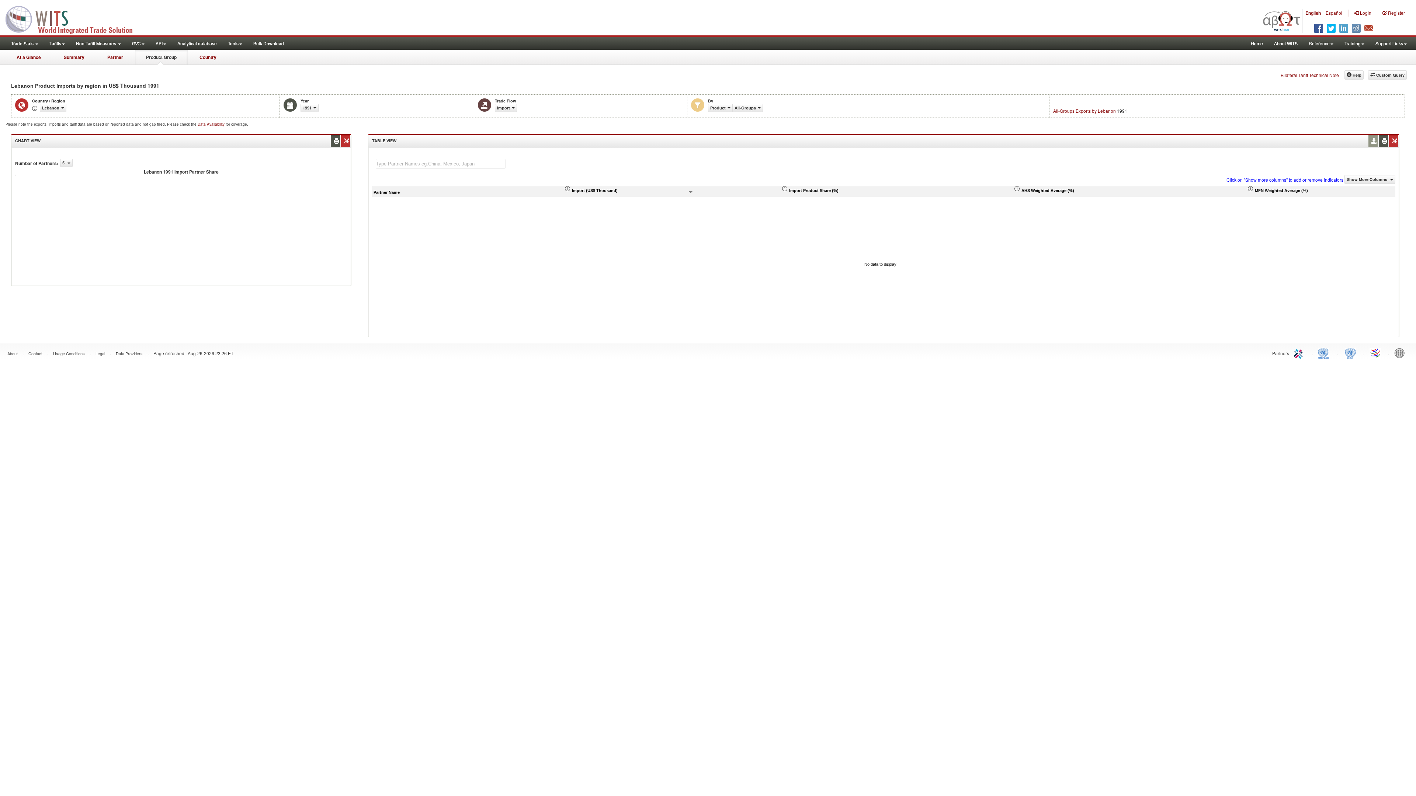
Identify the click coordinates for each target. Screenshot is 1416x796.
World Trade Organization (1375, 352)
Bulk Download (268, 43)
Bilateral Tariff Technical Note (1310, 75)
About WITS (1286, 43)
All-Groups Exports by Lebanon (1084, 111)
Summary (74, 57)
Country (207, 57)
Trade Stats (23, 43)
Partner (115, 57)
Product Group (161, 57)
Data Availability (212, 124)
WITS (74, 18)
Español (1334, 13)
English (1313, 13)
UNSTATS (1350, 352)
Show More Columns (1367, 179)
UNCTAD (1325, 352)
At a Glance (29, 57)
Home (1257, 43)
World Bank (1401, 352)
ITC (1299, 352)
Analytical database (197, 43)
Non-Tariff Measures (96, 43)
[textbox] (441, 164)
